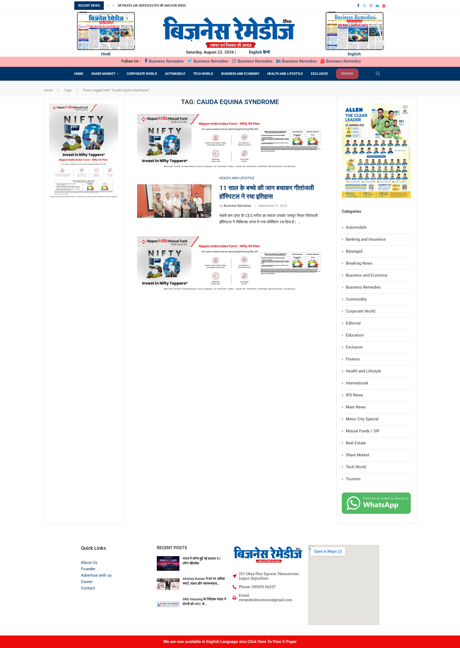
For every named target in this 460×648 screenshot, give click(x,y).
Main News (356, 407)
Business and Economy (240, 74)
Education (355, 335)
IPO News (354, 395)
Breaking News (359, 263)
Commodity (356, 299)
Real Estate (356, 443)
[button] (108, 5)
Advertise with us (96, 575)
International (357, 383)
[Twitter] (364, 5)
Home (78, 74)
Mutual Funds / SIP (362, 431)
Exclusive (319, 74)
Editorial (353, 323)
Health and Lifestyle (285, 74)
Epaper (347, 74)
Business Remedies (166, 61)
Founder (88, 569)
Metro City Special (362, 419)
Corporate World (142, 74)
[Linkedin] (377, 5)
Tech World (203, 74)
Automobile (175, 74)
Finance (353, 359)
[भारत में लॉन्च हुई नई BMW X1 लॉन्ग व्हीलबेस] (168, 563)
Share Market (103, 74)
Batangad (354, 251)
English (255, 52)
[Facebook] (358, 5)
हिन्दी (266, 52)
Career (87, 581)
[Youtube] (384, 5)
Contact (88, 588)
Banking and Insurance (366, 239)
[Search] (377, 74)
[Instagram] (371, 5)
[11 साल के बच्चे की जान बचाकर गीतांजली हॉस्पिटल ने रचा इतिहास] (174, 201)
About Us (89, 562)
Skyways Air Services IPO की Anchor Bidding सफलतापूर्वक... (163, 5)
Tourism (353, 479)
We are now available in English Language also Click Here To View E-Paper (230, 641)
